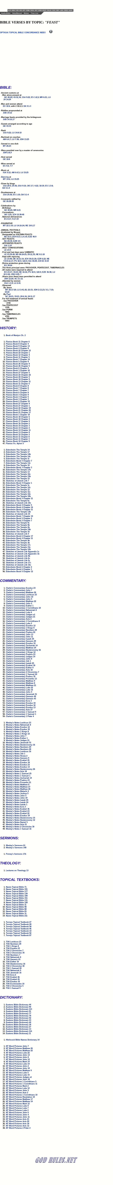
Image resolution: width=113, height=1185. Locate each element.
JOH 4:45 (15, 274)
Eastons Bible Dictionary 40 (18, 1022)
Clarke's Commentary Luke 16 (19, 690)
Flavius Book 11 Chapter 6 (18, 342)
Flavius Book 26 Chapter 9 (18, 364)
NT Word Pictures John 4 (17, 1115)
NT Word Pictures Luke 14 (18, 1064)
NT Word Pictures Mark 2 (17, 1086)
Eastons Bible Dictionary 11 (18, 1033)
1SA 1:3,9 (8, 283)
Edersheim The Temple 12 (18, 490)
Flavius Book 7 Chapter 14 (18, 359)
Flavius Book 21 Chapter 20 (18, 410)
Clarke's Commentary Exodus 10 (20, 643)
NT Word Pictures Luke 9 (17, 1106)
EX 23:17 (8, 272)
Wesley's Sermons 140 (16, 847)
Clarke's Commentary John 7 (19, 590)
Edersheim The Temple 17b (18, 470)
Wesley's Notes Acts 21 (16, 824)
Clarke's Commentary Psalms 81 (20, 632)
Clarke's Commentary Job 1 (18, 661)
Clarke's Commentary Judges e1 (20, 614)
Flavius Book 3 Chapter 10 (18, 370)
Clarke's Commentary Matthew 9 (20, 681)
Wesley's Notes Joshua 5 (17, 793)
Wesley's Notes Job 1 (15, 754)
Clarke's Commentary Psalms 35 (20, 676)
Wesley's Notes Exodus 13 (18, 767)
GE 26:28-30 (8, 201)
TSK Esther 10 (12, 962)
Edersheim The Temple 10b (18, 496)
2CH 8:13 (16, 237)
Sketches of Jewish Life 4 (17, 534)
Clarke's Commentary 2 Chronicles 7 (22, 672)
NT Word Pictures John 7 (17, 1046)
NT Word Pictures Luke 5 (17, 1073)
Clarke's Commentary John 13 (19, 634)
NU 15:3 (7, 237)
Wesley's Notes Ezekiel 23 (17, 811)
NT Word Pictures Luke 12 (18, 1088)
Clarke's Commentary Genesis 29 (21, 641)
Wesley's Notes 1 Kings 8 (17, 731)
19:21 (16, 296)
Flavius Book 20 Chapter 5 (18, 377)
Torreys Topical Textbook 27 (18, 922)
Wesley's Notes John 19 (16, 798)
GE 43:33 (7, 126)
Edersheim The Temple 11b (18, 494)
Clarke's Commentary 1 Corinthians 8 (23, 621)
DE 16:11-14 (18, 259)
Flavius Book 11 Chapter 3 (18, 439)
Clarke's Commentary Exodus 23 (20, 588)
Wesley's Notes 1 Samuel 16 (18, 829)
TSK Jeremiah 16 (13, 973)
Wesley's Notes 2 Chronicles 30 (20, 827)
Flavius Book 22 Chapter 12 (18, 350)
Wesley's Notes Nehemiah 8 (18, 725)
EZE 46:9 (32, 237)
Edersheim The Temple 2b (18, 527)
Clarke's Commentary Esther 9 (19, 668)
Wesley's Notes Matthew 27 (18, 787)
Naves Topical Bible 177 (17, 891)
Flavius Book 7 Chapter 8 (17, 388)
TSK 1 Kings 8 (12, 946)
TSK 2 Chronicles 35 (15, 953)
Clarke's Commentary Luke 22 (19, 687)
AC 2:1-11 (18, 279)
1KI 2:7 (30, 186)
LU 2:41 (17, 283)
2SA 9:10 (22, 186)
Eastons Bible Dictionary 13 (18, 1029)
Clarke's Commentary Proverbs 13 (21, 679)
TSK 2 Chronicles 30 (15, 966)
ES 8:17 (7, 219)
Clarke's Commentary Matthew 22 (21, 601)
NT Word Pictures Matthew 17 (19, 1099)
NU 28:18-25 (21, 254)
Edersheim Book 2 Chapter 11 (19, 509)
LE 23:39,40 (9, 254)
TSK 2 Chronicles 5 (14, 986)
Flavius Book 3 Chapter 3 (17, 399)
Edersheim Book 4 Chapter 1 (19, 483)
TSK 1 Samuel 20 (13, 968)
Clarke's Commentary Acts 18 (19, 670)
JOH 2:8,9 (7, 152)
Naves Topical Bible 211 (16, 916)
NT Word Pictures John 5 (17, 1090)
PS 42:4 (17, 261)
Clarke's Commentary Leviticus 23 (21, 595)
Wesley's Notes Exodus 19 (18, 815)
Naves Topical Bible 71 (16, 887)
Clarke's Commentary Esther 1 (19, 606)
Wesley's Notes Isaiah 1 (16, 804)
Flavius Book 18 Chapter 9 (18, 379)
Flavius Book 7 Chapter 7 (17, 390)
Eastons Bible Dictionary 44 (18, 1005)
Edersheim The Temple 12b (18, 549)
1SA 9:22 (26, 97)
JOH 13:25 (24, 139)
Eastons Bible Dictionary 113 (19, 1009)
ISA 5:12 (6, 172)
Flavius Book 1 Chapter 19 (18, 415)
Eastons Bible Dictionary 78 (18, 1016)
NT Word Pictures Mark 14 (18, 1062)
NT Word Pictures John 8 (17, 1057)
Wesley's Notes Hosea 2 (16, 756)
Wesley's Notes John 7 (16, 736)
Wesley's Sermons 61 (15, 845)
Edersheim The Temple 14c (18, 456)
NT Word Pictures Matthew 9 (19, 1070)
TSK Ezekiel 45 (13, 979)
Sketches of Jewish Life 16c (18, 565)
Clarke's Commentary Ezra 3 (19, 701)
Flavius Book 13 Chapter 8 (18, 432)
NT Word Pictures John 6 (17, 1112)
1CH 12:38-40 (18, 214)
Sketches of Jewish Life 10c (18, 503)
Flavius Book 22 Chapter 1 (18, 353)
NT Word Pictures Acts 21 (17, 1119)
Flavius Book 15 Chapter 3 (18, 426)
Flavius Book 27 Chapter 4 (18, 404)
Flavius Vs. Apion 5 (15, 443)
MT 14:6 (6, 179)
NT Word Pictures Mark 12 (18, 1104)
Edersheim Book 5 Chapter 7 (19, 461)
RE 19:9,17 (30, 225)
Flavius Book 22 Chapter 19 (18, 408)
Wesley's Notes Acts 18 (16, 771)
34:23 (15, 272)
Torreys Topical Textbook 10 (18, 931)
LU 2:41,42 (22, 290)
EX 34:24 (8, 265)
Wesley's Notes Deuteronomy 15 (20, 818)
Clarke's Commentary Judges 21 (20, 617)
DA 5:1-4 (6, 188)
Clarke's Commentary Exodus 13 (20, 707)
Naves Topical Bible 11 (16, 905)
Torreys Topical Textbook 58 (18, 926)
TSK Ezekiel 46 (13, 977)
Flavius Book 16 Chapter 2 (18, 423)
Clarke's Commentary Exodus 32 (20, 705)
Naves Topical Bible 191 (17, 889)
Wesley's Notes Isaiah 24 (17, 802)
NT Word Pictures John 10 (18, 1068)
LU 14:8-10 (16, 133)
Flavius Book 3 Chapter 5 (17, 397)
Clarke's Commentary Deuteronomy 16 (23, 650)
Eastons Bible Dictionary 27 (18, 1027)
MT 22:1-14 (8, 225)
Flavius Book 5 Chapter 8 (17, 361)
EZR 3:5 (16, 241)
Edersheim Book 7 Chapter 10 (19, 516)
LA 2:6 (24, 237)
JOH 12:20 (8, 279)
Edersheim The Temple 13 (18, 472)
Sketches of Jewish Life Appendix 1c (22, 551)
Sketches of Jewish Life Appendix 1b (22, 554)
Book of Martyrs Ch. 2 (16, 335)
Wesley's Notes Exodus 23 (18, 765)
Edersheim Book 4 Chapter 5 (19, 505)
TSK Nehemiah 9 (13, 970)
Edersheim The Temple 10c (18, 474)
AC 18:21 (9, 296)
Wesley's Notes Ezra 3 (16, 807)
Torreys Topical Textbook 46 (18, 929)
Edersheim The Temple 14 (18, 450)
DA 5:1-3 (27, 106)
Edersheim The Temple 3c (18, 485)
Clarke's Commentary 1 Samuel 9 (21, 712)
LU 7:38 (15, 139)
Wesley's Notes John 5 (16, 796)
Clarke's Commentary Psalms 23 (20, 654)
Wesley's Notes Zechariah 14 (19, 778)
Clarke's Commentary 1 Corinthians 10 (23, 608)
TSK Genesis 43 (13, 959)
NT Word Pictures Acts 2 (17, 1092)
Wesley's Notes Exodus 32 (18, 729)
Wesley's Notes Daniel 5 (17, 822)
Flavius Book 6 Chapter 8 (17, 392)
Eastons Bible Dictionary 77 (18, 1013)
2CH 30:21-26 (30, 259)
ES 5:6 (6, 166)
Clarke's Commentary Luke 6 (19, 612)
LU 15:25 (24, 172)
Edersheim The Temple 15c (18, 547)
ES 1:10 (16, 195)
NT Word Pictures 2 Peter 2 (18, 1128)
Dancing (5, 177)
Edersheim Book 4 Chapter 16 (19, 507)
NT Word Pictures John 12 (18, 1059)
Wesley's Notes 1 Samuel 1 (18, 776)
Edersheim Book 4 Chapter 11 (19, 538)
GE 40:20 (8, 97)
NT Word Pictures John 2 (17, 1066)
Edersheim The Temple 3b (18, 543)
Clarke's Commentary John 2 (19, 603)
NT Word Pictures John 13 (18, 1055)
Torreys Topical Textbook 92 (18, 933)
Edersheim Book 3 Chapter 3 (19, 467)
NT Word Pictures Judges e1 (19, 1077)
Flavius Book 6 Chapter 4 (17, 368)
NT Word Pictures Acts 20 (17, 1121)
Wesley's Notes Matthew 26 (18, 789)
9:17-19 (15, 219)
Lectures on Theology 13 (17, 870)
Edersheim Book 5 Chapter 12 (19, 571)
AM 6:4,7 (7, 139)
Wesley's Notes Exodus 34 (18, 762)
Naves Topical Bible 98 (16, 907)
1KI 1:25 (7, 214)
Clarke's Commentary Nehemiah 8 (21, 610)
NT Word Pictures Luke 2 (17, 1110)
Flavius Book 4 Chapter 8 (17, 348)
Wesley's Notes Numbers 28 (18, 749)
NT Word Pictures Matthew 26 (19, 1048)
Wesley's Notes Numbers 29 (18, 747)
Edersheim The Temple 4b (18, 540)
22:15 (30, 290)
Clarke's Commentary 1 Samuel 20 (21, 674)
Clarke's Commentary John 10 (19, 597)
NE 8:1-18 (40, 254)
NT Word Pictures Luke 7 (17, 1108)
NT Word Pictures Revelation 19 (20, 1097)
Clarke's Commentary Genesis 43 (21, 699)
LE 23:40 (8, 259)
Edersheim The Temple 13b (18, 512)
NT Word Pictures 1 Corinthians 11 (21, 1084)
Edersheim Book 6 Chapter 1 (19, 569)
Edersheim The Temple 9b (18, 525)
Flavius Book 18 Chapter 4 (18, 419)
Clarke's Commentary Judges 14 (20, 656)
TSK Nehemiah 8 (13, 957)
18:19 (41, 186)
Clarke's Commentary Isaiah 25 (20, 639)
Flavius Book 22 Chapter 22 (18, 375)
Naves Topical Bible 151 (17, 898)
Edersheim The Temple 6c (18, 501)
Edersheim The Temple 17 (18, 452)
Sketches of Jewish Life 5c (18, 560)
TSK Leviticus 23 (13, 942)
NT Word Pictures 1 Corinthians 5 (21, 1081)
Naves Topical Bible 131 (17, 900)
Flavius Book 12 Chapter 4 (18, 355)
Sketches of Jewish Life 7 (17, 481)
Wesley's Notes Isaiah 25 (17, 800)
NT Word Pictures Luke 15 (18, 1075)
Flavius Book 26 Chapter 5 (18, 366)
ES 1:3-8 (49, 186)
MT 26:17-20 (10, 290)
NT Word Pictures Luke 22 (18, 1053)
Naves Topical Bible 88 (16, 909)
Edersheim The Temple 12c (18, 487)
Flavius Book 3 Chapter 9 (17, 395)
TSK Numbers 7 (13, 955)
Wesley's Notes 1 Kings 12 (18, 734)
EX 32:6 (6, 106)
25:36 (14, 186)
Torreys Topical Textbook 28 (18, 924)
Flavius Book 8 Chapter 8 (17, 386)
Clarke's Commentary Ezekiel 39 (20, 665)
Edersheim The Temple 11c (18, 492)
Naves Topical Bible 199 (17, 896)
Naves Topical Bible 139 (17, 894)
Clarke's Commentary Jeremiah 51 (21, 694)
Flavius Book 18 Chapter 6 (18, 417)
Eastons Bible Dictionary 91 (18, 1011)
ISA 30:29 (32, 261)
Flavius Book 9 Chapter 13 (18, 346)
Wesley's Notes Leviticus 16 (18, 751)
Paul (8, 294)
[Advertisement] (42, 4)
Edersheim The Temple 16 (18, 532)
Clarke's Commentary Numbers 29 (21, 630)
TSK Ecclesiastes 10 (15, 984)
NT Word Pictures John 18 (18, 1079)
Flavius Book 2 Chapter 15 (18, 401)
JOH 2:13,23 (39, 290)
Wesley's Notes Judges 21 (17, 740)
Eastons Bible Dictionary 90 (18, 1007)
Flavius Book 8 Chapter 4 (17, 344)
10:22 (7, 292)
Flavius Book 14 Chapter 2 (18, 428)
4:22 (36, 186)
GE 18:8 (6, 159)
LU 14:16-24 (19, 225)
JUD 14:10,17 (9, 119)
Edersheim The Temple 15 (18, 478)
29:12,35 (31, 254)
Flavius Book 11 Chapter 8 (18, 437)
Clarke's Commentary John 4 (19, 692)
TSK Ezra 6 (11, 975)
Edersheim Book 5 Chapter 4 (19, 518)
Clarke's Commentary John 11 (19, 637)
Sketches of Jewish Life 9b (18, 556)
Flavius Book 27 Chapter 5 (18, 373)
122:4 (24, 261)
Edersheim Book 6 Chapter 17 (19, 536)
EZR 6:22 (42, 259)
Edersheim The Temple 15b (18, 476)
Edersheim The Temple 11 (17, 459)
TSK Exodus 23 (13, 948)
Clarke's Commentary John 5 (19, 599)
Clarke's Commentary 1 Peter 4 (20, 716)
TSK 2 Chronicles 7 (14, 950)
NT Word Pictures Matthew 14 (19, 1101)
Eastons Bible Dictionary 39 (18, 1024)
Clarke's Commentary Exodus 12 (20, 626)
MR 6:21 (43, 97)
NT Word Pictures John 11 (18, 1117)
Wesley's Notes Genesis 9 (17, 758)
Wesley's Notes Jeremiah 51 (18, 742)
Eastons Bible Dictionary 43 (18, 1020)
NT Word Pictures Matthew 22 (19, 1050)
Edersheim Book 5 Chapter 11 (19, 498)
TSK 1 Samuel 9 (13, 988)
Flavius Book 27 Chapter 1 (18, 406)
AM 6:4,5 (15, 172)
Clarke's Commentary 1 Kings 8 (20, 628)
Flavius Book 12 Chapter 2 (18, 434)
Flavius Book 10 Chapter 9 (18, 441)
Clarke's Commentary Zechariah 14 (22, 645)
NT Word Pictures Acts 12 (17, 1126)
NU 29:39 (8, 241)
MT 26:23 (7, 146)
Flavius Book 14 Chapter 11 (18, 430)
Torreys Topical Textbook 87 (18, 935)
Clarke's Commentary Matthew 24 (21, 648)
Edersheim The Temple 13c (18, 463)
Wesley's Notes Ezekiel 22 (17, 813)
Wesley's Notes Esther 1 (17, 738)
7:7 (11, 166)
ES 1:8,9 (35, 97)
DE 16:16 (23, 272)
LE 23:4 (7, 250)
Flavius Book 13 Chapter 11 (18, 381)
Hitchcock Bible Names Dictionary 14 (22, 1040)
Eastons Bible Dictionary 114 (19, 1031)
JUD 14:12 (7, 113)
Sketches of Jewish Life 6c (18, 558)
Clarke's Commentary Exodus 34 (20, 703)
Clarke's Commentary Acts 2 (18, 619)
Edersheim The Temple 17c (18, 545)
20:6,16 (23, 296)
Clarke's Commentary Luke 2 (19, 623)
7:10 (51, 290)
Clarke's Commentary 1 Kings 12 (20, 652)
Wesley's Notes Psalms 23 (18, 780)
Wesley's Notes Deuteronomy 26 (20, 769)
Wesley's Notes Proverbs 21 (18, 782)
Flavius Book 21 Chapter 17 (18, 412)
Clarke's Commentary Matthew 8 (20, 683)
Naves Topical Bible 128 (17, 902)
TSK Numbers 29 (13, 944)
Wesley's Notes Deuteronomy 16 (20, 745)
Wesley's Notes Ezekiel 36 (17, 809)
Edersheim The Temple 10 (18, 465)
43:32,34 (17, 97)
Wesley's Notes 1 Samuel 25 (18, 773)
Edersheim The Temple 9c (18, 523)
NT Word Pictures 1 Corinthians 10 (21, 1095)
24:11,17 (31, 296)
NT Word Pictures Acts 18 (17, 1123)
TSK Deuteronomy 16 (15, 964)
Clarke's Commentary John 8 (19, 659)
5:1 (47, 290)
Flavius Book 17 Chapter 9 (18, 421)
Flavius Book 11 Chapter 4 (18, 384)
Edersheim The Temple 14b (18, 454)
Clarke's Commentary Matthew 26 (21, 592)
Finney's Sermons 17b (16, 854)
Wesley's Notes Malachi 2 (17, 791)
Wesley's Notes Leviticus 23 (18, 723)
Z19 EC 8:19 (43, 261)
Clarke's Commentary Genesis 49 (21, 696)
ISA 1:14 (8, 245)
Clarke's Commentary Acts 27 (19, 710)
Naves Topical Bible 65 (16, 911)
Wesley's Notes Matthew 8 (17, 785)
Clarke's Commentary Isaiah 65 (20, 663)
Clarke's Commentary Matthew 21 (21, 685)
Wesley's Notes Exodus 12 (18, 727)
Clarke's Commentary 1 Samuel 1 (21, 714)
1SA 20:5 (7, 186)
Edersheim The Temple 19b (18, 529)
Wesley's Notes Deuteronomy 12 (20, 820)
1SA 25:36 (7, 195)
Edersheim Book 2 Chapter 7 (19, 520)
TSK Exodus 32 (13, 981)
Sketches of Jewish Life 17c (18, 563)
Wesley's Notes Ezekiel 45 (17, 760)
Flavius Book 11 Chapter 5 (18, 357)
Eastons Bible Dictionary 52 (18, 1018)
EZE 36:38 (46, 272)
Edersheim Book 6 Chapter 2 (19, 567)
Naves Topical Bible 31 (16, 913)
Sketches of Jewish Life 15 (18, 514)
